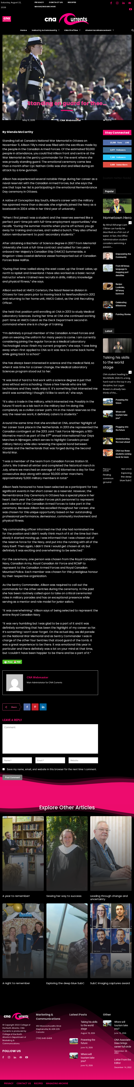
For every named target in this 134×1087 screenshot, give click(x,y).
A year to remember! (16, 896)
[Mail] (129, 3)
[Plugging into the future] (108, 428)
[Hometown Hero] (117, 206)
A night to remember (16, 983)
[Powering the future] (108, 401)
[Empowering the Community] (108, 255)
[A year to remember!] (23, 853)
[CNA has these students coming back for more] (108, 452)
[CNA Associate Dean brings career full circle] (107, 1041)
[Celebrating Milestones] (108, 304)
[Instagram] (117, 3)
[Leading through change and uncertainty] (111, 853)
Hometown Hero (117, 217)
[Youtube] (130, 9)
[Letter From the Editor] (107, 1061)
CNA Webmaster (70, 120)
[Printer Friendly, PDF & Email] (12, 664)
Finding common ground (108, 478)
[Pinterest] (35, 706)
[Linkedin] (123, 3)
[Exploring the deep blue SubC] (67, 940)
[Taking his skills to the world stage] (117, 345)
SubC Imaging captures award (110, 983)
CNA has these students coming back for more (123, 454)
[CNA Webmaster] (14, 682)
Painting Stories (123, 314)
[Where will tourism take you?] (108, 413)
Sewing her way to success (63, 896)
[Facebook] (111, 3)
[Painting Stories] (108, 316)
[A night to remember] (23, 940)
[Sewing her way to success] (67, 853)
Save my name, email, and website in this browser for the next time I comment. (52, 769)
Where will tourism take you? (121, 415)
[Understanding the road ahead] (108, 440)
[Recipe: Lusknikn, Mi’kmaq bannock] (108, 286)
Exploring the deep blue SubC (126, 476)
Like (127, 142)
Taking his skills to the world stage (116, 362)
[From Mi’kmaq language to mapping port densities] (108, 267)
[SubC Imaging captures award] (111, 940)
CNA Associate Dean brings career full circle (122, 1043)
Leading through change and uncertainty (109, 897)
